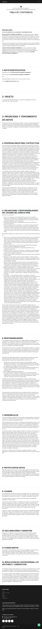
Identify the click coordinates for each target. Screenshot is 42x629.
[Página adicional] (6, 621)
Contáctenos (4, 598)
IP (16, 498)
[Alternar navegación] (39, 1)
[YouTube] (9, 621)
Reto (3, 594)
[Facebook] (3, 621)
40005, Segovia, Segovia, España (23, 79)
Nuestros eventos (6, 592)
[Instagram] (12, 621)
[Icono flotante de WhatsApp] (39, 625)
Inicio (3, 591)
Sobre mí (4, 595)
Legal (3, 596)
